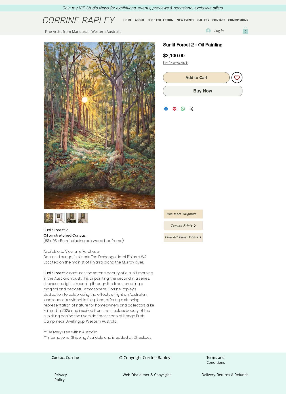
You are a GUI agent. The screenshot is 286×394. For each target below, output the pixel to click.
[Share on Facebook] (166, 108)
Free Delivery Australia (175, 62)
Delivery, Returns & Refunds (225, 374)
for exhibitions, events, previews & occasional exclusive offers (151, 8)
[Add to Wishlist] (236, 77)
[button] (245, 30)
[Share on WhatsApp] (183, 108)
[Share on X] (191, 108)
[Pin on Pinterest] (174, 108)
